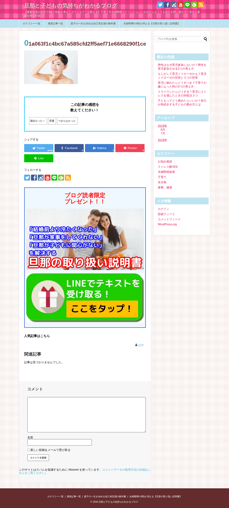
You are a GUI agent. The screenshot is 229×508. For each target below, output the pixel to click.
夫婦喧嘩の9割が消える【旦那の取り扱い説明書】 (151, 23)
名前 (30, 437)
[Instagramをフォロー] (174, 5)
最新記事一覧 (55, 23)
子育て (162, 177)
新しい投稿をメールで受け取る (50, 449)
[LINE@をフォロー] (187, 5)
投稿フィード (166, 214)
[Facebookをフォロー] (167, 5)
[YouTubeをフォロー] (181, 5)
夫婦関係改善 (166, 171)
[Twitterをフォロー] (160, 5)
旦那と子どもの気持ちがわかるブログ (71, 5)
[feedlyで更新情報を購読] (194, 5)
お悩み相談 (165, 161)
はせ (141, 344)
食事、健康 (165, 187)
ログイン (163, 208)
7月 (163, 133)
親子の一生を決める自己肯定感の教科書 (93, 23)
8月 (163, 129)
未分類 (162, 182)
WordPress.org (167, 224)
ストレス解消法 (168, 166)
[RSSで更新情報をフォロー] (201, 5)
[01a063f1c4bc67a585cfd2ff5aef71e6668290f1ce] (99, 148)
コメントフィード (169, 219)
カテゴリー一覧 (31, 23)
